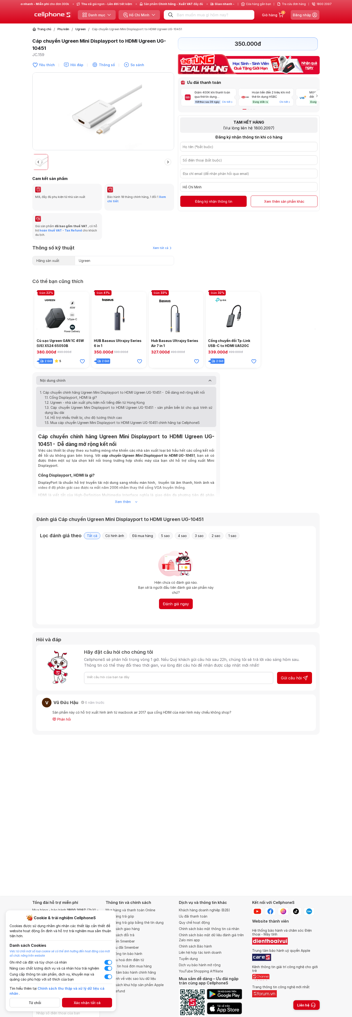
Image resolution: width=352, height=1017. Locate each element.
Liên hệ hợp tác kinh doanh (200, 952)
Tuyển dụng (188, 959)
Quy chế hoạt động (194, 922)
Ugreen (80, 29)
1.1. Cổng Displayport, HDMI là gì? (71, 397)
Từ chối (35, 1003)
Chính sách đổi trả (120, 935)
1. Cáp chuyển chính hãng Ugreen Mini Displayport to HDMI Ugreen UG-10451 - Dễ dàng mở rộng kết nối (122, 392)
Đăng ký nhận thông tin (213, 201)
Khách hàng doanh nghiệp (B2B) (204, 910)
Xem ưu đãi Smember (122, 947)
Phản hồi (63, 719)
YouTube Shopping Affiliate (201, 971)
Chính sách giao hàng (123, 929)
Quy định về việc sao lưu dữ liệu (131, 979)
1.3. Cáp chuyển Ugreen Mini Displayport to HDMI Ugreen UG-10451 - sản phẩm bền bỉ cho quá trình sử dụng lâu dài (128, 410)
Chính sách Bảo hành (195, 946)
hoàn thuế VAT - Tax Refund (61, 230)
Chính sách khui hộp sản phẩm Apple (135, 985)
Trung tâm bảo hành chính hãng (131, 972)
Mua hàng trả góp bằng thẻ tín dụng (135, 922)
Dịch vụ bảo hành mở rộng (200, 965)
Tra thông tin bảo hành (124, 954)
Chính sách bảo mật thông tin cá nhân (209, 929)
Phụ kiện (63, 29)
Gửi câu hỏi (291, 678)
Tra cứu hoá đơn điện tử (125, 960)
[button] (170, 113)
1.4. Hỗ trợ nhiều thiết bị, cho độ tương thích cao (83, 418)
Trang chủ (44, 29)
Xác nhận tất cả (87, 1003)
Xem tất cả (160, 248)
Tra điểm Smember (120, 941)
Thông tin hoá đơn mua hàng (129, 966)
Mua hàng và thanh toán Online (130, 910)
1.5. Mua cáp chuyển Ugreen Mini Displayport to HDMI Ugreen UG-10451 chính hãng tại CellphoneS (122, 423)
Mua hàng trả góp (120, 916)
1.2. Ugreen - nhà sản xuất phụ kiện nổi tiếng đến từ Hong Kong (95, 402)
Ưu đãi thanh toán (193, 916)
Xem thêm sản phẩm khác (284, 201)
